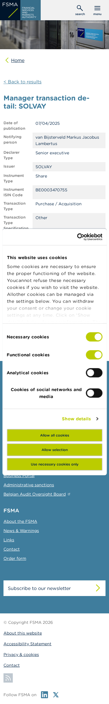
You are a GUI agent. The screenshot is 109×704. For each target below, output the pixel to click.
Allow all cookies (54, 435)
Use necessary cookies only (54, 464)
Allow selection (55, 449)
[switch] (94, 354)
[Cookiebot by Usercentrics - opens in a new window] (77, 237)
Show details (76, 418)
